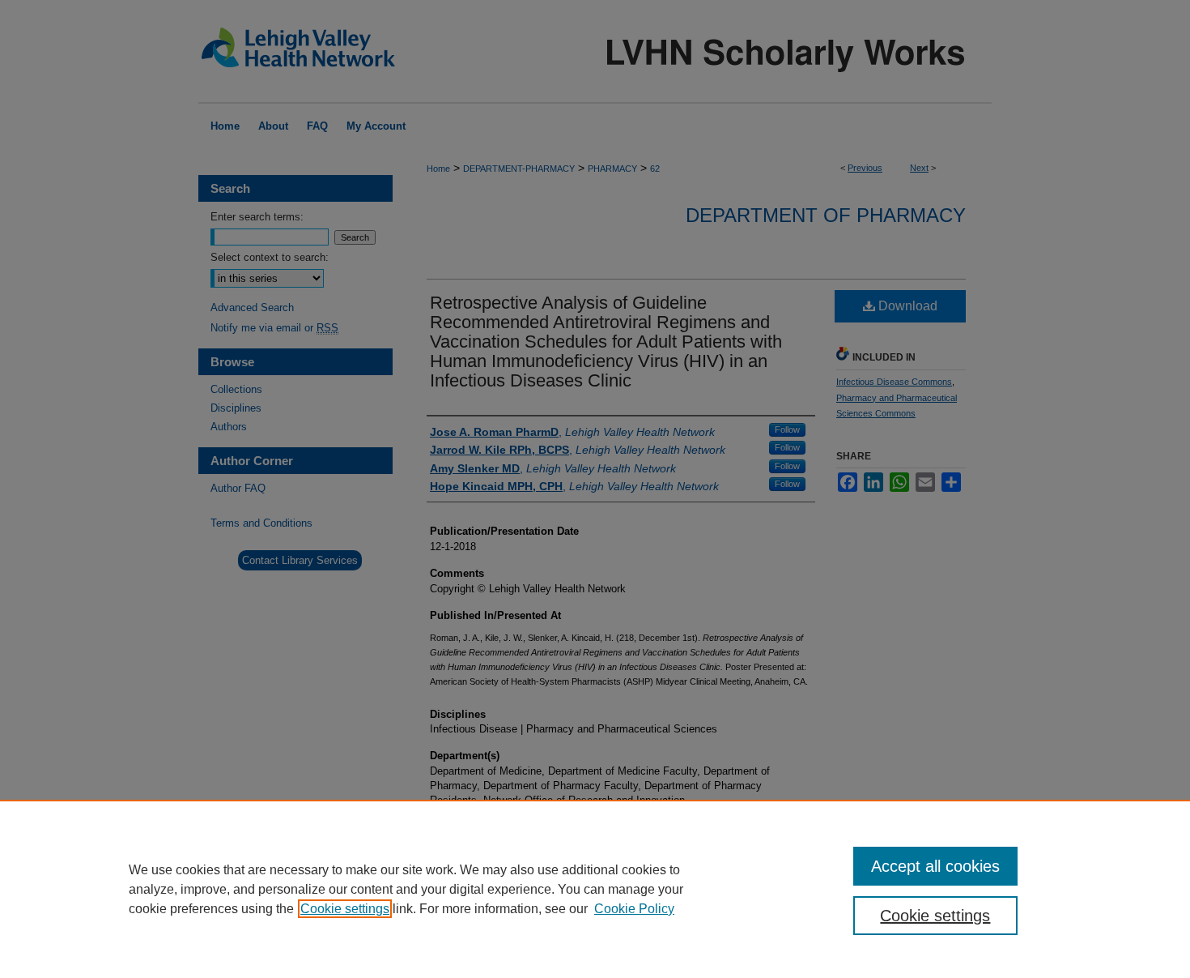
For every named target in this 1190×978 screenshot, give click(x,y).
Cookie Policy (634, 909)
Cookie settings (344, 909)
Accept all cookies (935, 866)
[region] (595, 889)
